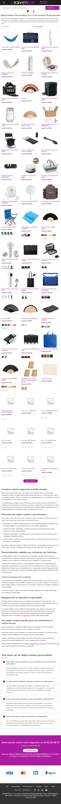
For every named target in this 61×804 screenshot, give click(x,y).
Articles (53, 786)
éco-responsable (25, 615)
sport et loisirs (27, 547)
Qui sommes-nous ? (28, 786)
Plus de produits (30, 481)
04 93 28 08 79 (44, 3)
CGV (7, 786)
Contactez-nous (30, 750)
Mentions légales (15, 786)
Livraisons (38, 786)
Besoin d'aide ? (43, 1)
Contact (46, 786)
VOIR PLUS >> (51, 7)
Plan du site (17, 790)
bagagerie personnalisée (37, 643)
